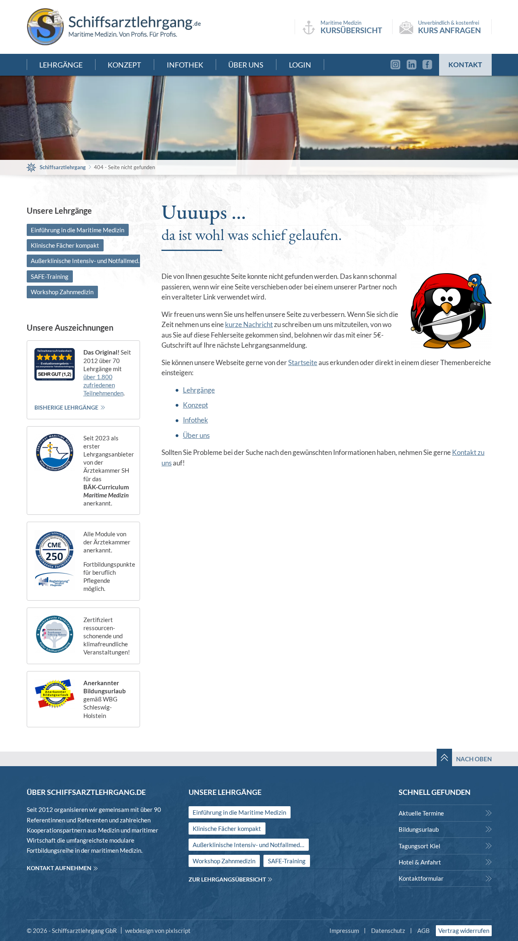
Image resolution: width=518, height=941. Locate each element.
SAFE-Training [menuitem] (49, 276)
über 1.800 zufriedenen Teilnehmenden (103, 385)
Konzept (195, 405)
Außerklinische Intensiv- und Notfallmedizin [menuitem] (89, 260)
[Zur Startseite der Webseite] (114, 26)
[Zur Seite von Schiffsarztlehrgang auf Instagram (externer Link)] (393, 65)
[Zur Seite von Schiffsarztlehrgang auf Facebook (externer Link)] (429, 65)
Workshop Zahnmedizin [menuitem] (62, 291)
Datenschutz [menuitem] (388, 930)
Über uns (196, 435)
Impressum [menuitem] (344, 930)
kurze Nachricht (249, 324)
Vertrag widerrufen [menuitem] (463, 930)
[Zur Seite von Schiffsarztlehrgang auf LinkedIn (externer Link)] (411, 65)
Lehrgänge (199, 390)
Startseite (302, 362)
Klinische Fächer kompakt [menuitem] (65, 245)
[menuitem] (445, 813)
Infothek (195, 420)
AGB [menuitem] (423, 930)
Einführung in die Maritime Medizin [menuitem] (77, 230)
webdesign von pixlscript (158, 930)
